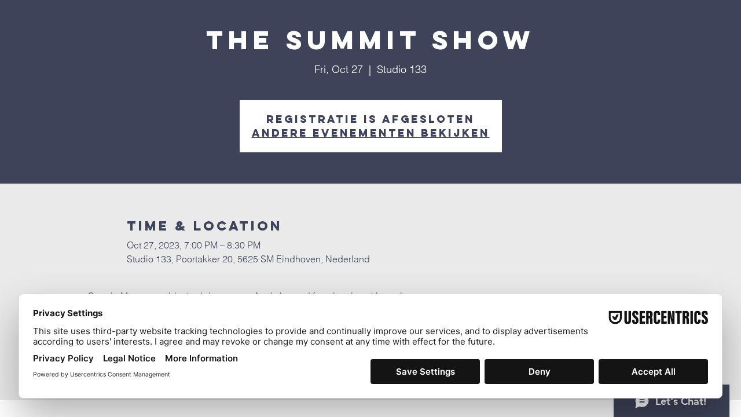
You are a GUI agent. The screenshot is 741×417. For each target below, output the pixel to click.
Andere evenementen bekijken (371, 133)
